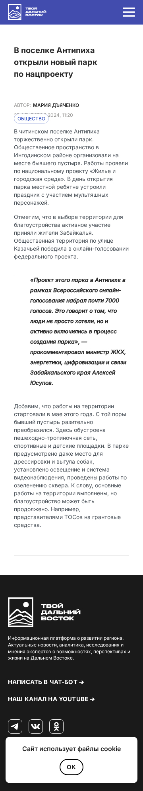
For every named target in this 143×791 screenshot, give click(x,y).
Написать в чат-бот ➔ (46, 682)
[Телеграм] (15, 726)
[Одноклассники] (56, 726)
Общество (31, 119)
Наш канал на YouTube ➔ (51, 699)
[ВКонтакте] (36, 726)
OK (71, 767)
